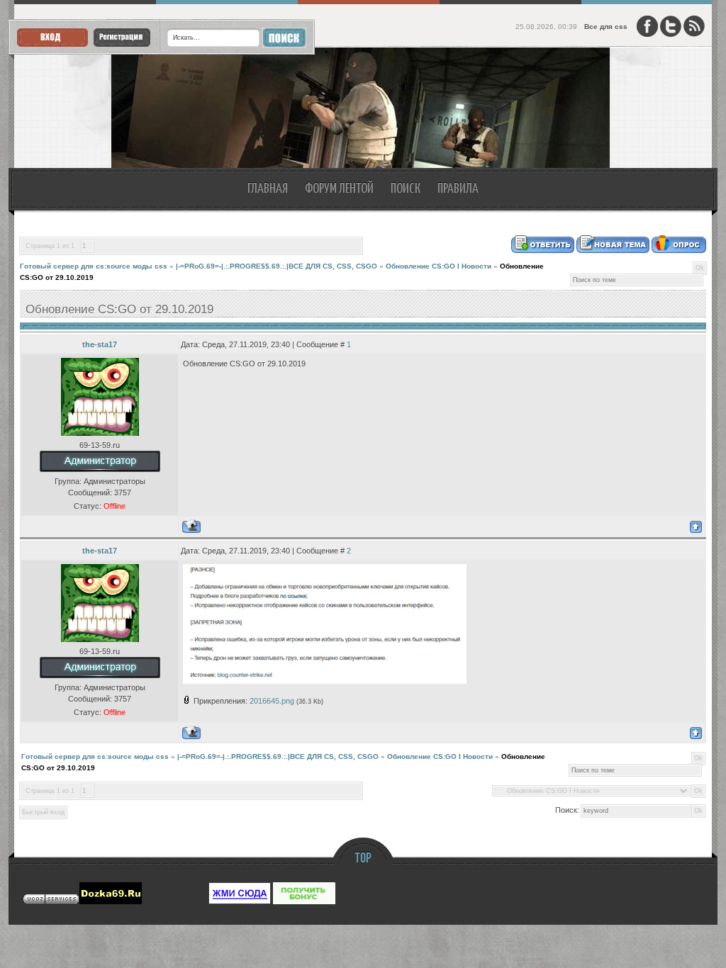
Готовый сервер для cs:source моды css (93, 266)
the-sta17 (99, 344)
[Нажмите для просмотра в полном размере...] (325, 681)
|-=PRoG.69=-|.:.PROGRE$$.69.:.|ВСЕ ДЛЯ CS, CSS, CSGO (276, 266)
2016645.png (272, 701)
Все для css (605, 26)
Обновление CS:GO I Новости (438, 266)
